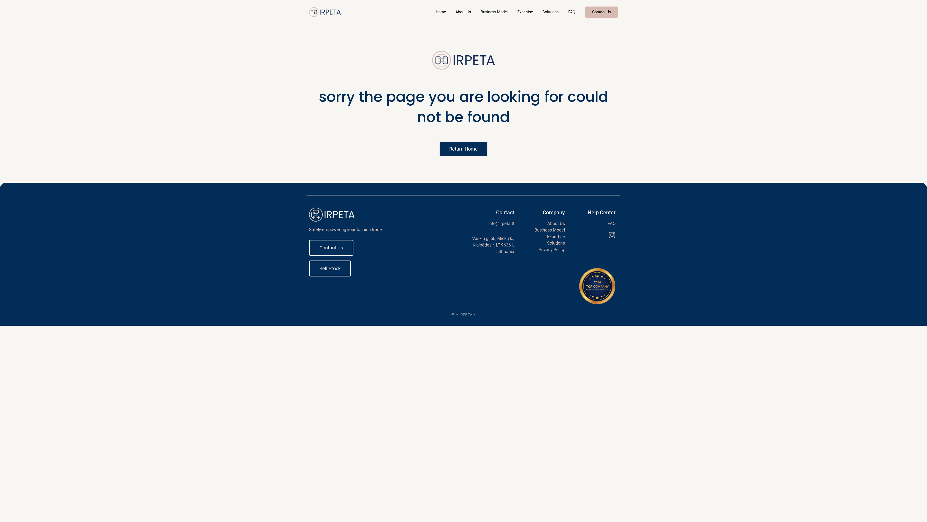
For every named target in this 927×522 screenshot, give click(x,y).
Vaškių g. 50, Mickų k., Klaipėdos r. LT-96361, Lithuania (493, 245)
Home (441, 12)
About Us (463, 12)
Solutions (550, 12)
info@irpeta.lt (501, 223)
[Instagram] (612, 235)
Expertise (525, 12)
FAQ (571, 12)
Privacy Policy (552, 249)
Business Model (494, 12)
